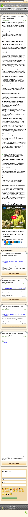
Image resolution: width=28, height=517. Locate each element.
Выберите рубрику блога (14, 12)
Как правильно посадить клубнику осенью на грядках (12, 334)
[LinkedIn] (15, 241)
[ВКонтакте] (5, 241)
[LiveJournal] (17, 241)
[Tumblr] (21, 241)
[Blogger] (13, 241)
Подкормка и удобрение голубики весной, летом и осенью (12, 307)
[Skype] (9, 243)
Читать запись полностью (14, 273)
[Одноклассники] (7, 241)
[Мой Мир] (9, 241)
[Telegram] (11, 243)
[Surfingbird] (19, 241)
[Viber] (5, 243)
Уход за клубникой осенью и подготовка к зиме (11, 281)
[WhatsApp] (7, 243)
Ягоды (24, 20)
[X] (11, 241)
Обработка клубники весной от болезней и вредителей (11, 254)
